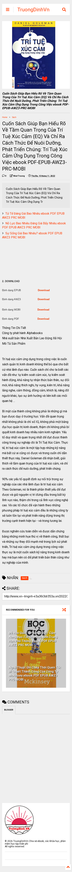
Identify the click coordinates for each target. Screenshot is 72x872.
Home (4, 117)
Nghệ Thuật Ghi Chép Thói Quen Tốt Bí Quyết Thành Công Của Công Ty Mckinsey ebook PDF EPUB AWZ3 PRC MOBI (35, 673)
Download (44, 290)
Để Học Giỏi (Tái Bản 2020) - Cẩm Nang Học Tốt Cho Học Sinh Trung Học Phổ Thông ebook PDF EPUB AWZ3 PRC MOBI (33, 639)
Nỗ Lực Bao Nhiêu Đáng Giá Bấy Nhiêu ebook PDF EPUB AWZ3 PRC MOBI (34, 225)
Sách (14, 117)
